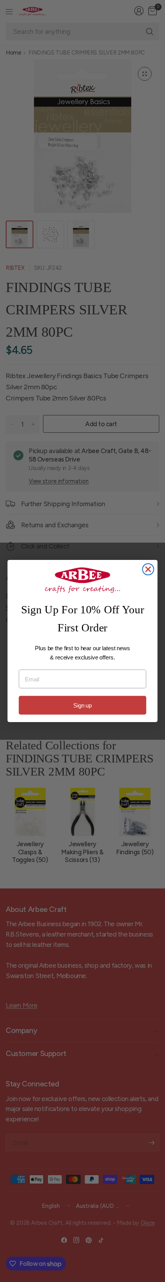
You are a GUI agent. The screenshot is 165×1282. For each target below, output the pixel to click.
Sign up (82, 705)
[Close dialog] (147, 569)
